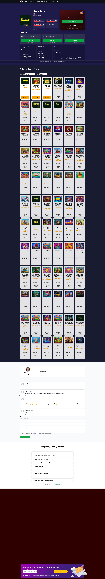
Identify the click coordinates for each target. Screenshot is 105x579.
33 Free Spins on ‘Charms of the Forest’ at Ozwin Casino (47, 180)
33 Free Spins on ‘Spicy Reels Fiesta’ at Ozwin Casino (36, 156)
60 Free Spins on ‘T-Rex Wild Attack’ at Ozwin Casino (58, 275)
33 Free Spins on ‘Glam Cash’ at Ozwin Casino (25, 251)
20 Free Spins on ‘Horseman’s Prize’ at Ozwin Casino (47, 134)
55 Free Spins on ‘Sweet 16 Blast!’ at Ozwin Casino (68, 275)
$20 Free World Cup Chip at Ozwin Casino (58, 86)
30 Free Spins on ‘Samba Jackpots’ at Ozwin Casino (58, 251)
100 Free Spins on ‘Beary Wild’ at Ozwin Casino (80, 179)
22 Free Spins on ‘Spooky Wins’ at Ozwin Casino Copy (79, 251)
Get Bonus (25, 97)
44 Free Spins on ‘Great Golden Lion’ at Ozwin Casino (68, 251)
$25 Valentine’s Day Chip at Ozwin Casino (69, 323)
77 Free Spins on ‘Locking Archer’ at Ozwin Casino (25, 275)
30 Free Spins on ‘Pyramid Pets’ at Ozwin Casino (58, 345)
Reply (26, 387)
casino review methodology (45, 29)
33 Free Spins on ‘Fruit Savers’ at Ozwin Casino (80, 134)
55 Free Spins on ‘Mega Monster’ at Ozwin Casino (58, 298)
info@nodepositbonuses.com (36, 404)
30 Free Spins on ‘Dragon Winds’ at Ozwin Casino (47, 204)
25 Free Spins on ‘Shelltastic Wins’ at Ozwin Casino (36, 345)
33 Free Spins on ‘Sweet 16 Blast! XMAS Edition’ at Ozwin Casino (69, 110)
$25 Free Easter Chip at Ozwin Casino (80, 323)
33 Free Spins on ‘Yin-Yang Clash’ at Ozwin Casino (80, 156)
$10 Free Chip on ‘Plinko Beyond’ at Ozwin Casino (68, 86)
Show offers (22, 74)
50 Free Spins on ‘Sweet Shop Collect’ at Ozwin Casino (36, 179)
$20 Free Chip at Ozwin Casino (69, 298)
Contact (56, 1)
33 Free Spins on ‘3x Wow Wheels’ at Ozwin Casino (79, 86)
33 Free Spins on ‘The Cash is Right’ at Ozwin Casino (47, 156)
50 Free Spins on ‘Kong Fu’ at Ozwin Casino (25, 298)
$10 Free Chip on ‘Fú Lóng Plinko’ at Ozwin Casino (25, 134)
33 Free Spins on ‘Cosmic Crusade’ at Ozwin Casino (47, 345)
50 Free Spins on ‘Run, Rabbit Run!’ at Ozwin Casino (25, 156)
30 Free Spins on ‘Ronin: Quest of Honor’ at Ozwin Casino (80, 205)
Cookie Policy (57, 575)
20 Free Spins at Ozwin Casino (47, 86)
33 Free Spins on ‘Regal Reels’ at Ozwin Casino (69, 134)
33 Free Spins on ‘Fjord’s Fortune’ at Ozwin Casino (57, 156)
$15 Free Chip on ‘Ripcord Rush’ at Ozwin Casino (58, 204)
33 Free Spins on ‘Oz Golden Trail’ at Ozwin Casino (80, 109)
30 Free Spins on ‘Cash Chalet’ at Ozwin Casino (25, 204)
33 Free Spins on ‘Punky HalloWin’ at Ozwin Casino (47, 227)
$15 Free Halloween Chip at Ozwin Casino (80, 298)
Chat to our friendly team (56, 484)
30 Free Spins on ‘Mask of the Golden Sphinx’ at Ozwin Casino (69, 180)
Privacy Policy (35, 433)
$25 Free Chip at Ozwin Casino (58, 323)
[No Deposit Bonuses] (21, 1)
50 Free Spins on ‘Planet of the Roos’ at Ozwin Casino (79, 275)
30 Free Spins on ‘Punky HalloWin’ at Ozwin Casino (36, 134)
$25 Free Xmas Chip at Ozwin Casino (47, 323)
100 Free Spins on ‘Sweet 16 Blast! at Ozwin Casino (47, 275)
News (53, 1)
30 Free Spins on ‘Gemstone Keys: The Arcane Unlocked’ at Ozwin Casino (25, 180)
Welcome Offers (47, 1)
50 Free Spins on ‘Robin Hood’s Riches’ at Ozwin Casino (36, 275)
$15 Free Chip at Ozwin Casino (69, 345)
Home (26, 1)
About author (27, 374)
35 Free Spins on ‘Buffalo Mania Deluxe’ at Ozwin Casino (36, 252)
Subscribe (61, 571)
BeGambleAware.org (62, 61)
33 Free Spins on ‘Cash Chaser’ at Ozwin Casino (69, 156)
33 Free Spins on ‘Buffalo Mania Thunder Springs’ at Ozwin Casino (25, 110)
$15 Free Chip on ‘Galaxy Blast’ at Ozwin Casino (69, 227)
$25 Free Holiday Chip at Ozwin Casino (36, 323)
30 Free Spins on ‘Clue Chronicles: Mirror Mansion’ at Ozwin (57, 228)
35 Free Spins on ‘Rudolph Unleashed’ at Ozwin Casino (69, 204)
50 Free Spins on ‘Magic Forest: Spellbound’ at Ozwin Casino (47, 299)
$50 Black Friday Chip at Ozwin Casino (47, 109)
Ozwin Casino (25, 85)
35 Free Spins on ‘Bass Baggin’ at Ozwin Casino (80, 227)
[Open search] (84, 1)
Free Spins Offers (39, 1)
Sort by (37, 74)
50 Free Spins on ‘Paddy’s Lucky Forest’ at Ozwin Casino (36, 299)
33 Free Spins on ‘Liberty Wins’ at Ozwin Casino (58, 134)
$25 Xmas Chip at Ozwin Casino (36, 204)
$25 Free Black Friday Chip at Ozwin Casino (25, 323)
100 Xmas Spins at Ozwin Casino (36, 109)
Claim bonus (71, 21)
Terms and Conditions (50, 575)
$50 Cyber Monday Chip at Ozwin (57, 109)
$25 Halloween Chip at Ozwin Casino (36, 227)
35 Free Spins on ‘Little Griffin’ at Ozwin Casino (25, 227)
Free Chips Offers (32, 1)
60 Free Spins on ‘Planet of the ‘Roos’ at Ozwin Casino (58, 179)
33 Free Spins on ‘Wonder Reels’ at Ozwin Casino (25, 345)
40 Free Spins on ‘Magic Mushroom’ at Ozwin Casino (80, 345)
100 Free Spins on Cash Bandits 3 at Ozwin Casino (36, 86)
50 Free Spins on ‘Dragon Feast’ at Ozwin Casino (47, 251)
